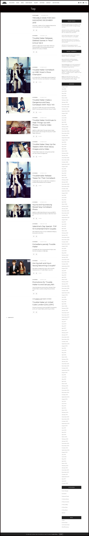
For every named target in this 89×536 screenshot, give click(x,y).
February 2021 (65, 233)
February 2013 (65, 439)
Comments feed (65, 524)
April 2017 (64, 328)
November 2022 (65, 186)
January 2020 (65, 257)
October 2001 (65, 483)
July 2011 (64, 479)
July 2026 (64, 89)
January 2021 (65, 235)
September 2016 (65, 343)
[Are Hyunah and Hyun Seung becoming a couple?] (18, 267)
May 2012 (64, 459)
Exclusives (11, 2)
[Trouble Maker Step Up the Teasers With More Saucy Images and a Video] (18, 150)
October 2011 (65, 474)
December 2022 (65, 184)
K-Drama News (65, 499)
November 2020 (65, 239)
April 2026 (64, 95)
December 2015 (65, 363)
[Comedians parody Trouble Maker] (33, 254)
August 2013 (64, 425)
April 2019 (64, 277)
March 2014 (64, 410)
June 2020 (64, 250)
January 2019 (65, 284)
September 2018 (65, 292)
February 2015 (65, 385)
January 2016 (65, 361)
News (22, 2)
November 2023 (65, 159)
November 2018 (65, 288)
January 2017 (65, 335)
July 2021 (64, 222)
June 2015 (64, 377)
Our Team (42, 2)
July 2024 (64, 142)
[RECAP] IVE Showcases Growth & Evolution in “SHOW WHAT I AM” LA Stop (71, 46)
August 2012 (64, 452)
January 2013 (65, 441)
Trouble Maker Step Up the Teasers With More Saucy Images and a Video (43, 146)
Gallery (36, 2)
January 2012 (65, 467)
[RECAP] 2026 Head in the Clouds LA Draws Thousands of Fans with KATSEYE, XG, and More (71, 41)
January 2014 (65, 414)
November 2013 (65, 419)
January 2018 (65, 310)
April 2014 (64, 408)
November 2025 (65, 106)
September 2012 (65, 450)
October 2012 (65, 447)
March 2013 (64, 436)
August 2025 (64, 113)
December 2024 (65, 131)
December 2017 (65, 312)
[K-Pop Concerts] (4, 2)
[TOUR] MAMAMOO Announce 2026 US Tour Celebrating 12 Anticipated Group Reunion (71, 66)
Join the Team (56, 2)
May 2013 (64, 432)
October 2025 (65, 109)
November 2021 (65, 213)
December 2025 (65, 104)
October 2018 (65, 290)
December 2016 (65, 337)
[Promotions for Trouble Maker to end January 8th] (33, 293)
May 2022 (64, 199)
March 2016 (64, 357)
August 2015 (64, 372)
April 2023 (64, 175)
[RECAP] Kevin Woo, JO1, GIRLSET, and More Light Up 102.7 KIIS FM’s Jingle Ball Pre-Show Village (71, 78)
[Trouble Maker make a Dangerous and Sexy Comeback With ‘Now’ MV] (18, 105)
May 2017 (64, 326)
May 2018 (64, 301)
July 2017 (64, 321)
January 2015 (65, 388)
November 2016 (65, 339)
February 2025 (65, 126)
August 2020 (65, 246)
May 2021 (64, 226)
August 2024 (65, 140)
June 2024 (64, 144)
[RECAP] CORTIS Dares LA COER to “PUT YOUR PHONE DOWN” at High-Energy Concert (71, 26)
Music (17, 2)
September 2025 (65, 111)
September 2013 (65, 423)
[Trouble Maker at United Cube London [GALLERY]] (33, 312)
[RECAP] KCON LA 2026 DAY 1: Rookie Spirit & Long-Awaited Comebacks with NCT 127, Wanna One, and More (71, 31)
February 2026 (65, 100)
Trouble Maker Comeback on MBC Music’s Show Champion (43, 72)
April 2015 (64, 381)
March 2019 (64, 279)
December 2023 (65, 157)
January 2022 (65, 208)
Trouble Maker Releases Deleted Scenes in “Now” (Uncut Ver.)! (42, 40)
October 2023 (65, 162)
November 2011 (65, 472)
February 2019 (65, 281)
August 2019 (64, 268)
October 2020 (65, 241)
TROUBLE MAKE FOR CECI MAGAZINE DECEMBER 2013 (43, 20)
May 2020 (64, 253)
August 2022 (65, 193)
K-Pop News (35, 35)
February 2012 (65, 465)
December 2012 (65, 443)
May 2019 (64, 275)
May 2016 (64, 352)
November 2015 (65, 366)
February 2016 (65, 359)
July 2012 (64, 454)
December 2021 (65, 210)
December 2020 (65, 237)
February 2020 (65, 255)
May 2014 (64, 405)
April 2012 (64, 461)
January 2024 (65, 155)
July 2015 (64, 374)
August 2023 (65, 166)
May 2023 (64, 173)
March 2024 (64, 151)
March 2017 (64, 330)
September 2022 (65, 191)
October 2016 (65, 341)
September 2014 (65, 397)
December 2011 (65, 470)
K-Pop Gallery (35, 15)
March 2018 (64, 306)
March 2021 (64, 230)
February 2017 (65, 332)
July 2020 (64, 248)
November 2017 (65, 315)
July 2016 (64, 348)
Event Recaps (29, 2)
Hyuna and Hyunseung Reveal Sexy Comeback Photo (42, 207)
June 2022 (64, 197)
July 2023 (64, 168)
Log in (63, 520)
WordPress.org (65, 527)
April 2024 (64, 148)
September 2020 (66, 244)
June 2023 (64, 171)
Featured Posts (65, 496)
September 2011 (65, 476)
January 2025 (65, 128)
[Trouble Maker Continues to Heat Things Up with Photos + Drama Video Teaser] (18, 127)
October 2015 (65, 368)
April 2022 (64, 202)
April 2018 (64, 303)
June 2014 (64, 403)
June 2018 (64, 299)
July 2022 (64, 195)
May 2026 (64, 93)
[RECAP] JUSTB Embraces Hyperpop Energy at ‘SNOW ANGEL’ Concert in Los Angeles (70, 60)
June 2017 (64, 323)
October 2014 (65, 394)
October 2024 (65, 135)
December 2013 (65, 416)
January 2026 (65, 102)
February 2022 (65, 206)
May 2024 (64, 146)
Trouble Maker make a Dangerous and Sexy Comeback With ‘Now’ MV (43, 102)
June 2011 (64, 481)
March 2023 (64, 177)
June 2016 (64, 350)
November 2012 (65, 445)
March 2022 (64, 204)
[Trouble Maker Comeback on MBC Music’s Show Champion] (18, 75)
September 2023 (65, 164)
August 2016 (64, 346)
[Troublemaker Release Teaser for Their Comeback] (18, 180)
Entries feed (64, 522)
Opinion (63, 512)
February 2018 (65, 308)
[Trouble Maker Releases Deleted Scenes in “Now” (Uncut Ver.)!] (33, 52)
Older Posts (11, 317)
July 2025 (64, 115)
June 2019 (64, 272)
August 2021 (64, 219)
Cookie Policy (54, 534)
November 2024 (65, 133)
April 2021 (64, 228)
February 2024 (65, 153)
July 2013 (64, 428)
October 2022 (65, 188)
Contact (48, 2)
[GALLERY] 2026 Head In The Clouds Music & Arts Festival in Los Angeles (70, 36)
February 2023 (65, 179)
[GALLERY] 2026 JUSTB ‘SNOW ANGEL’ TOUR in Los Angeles (71, 55)
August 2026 (65, 86)
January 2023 (65, 182)
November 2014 (65, 392)
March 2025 (64, 124)
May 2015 (64, 379)
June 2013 (64, 430)
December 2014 (65, 390)
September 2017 (65, 317)
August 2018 (65, 295)
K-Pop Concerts (65, 501)
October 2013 (65, 421)
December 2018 (65, 286)
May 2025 (64, 120)
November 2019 (65, 261)
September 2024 (66, 137)
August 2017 (64, 319)
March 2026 (64, 97)
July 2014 (64, 401)
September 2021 (65, 217)
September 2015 (65, 370)
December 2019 (65, 259)
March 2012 (64, 463)
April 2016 (64, 354)
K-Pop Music (65, 507)
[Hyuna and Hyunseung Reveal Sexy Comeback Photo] (18, 210)
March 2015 (64, 383)
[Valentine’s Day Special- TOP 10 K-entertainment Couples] (33, 236)
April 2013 (64, 434)
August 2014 (64, 399)
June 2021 (64, 224)
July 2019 (64, 270)
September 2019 (65, 266)
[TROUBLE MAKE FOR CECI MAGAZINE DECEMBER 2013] (33, 30)
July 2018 (64, 297)
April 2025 (64, 122)
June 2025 (64, 117)
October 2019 (65, 264)
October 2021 (65, 215)
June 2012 (64, 456)
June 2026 (64, 91)
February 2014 (65, 412)
